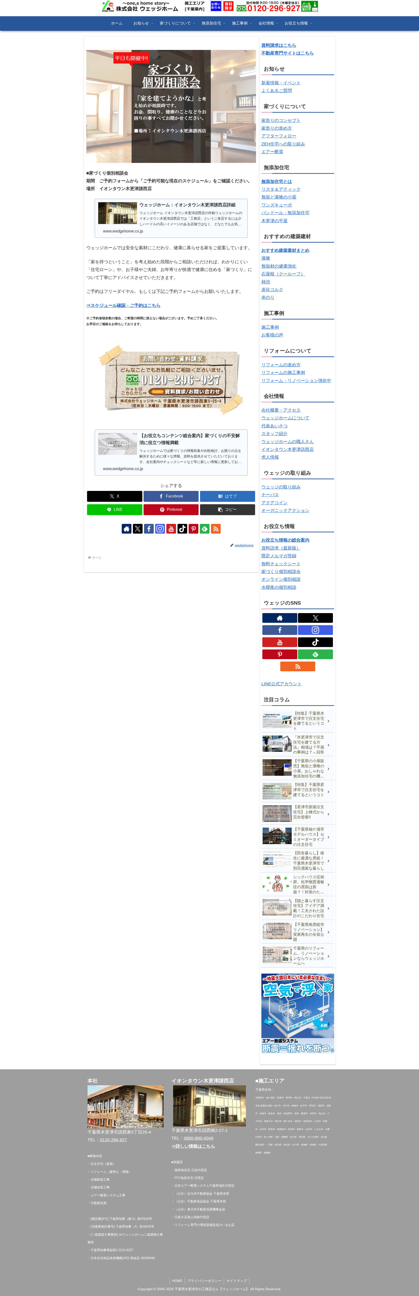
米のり (267, 297)
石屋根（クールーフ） (283, 274)
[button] (227, 509)
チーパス (270, 494)
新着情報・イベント (281, 82)
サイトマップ (236, 1281)
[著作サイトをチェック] (126, 529)
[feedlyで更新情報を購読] (205, 529)
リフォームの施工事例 (283, 372)
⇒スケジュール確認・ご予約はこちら (123, 305)
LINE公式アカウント (281, 683)
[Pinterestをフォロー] (193, 529)
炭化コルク (272, 289)
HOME (177, 1281)
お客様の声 (272, 335)
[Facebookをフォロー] (149, 529)
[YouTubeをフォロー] (171, 529)
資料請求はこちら (278, 45)
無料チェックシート (281, 563)
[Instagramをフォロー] (160, 529)
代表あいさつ (274, 426)
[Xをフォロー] (138, 529)
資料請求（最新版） (281, 548)
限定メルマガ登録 (278, 555)
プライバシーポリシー (204, 1281)
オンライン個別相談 (281, 579)
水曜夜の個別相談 (278, 587)
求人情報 (270, 457)
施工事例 (270, 327)
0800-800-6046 (198, 1138)
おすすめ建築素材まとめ (285, 250)
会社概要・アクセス (281, 410)
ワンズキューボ (276, 205)
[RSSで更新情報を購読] (216, 529)
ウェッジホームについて (285, 418)
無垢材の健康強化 (278, 266)
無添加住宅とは (276, 181)
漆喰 (265, 258)
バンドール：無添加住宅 (285, 212)
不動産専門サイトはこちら (287, 53)
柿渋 (265, 282)
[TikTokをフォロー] (182, 529)
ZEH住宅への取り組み (283, 144)
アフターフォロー (278, 136)
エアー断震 (272, 151)
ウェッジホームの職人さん (287, 441)
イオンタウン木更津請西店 (287, 449)
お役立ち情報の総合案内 (285, 540)
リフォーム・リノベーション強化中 (296, 380)
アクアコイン (274, 502)
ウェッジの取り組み (281, 487)
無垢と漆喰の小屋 (278, 197)
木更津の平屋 (274, 220)
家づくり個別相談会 (281, 571)
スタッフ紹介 (274, 433)
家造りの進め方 (276, 128)
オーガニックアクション (285, 510)
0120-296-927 (113, 1139)
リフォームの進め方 (281, 364)
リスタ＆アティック (281, 189)
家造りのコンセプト (281, 120)
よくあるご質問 (276, 90)
